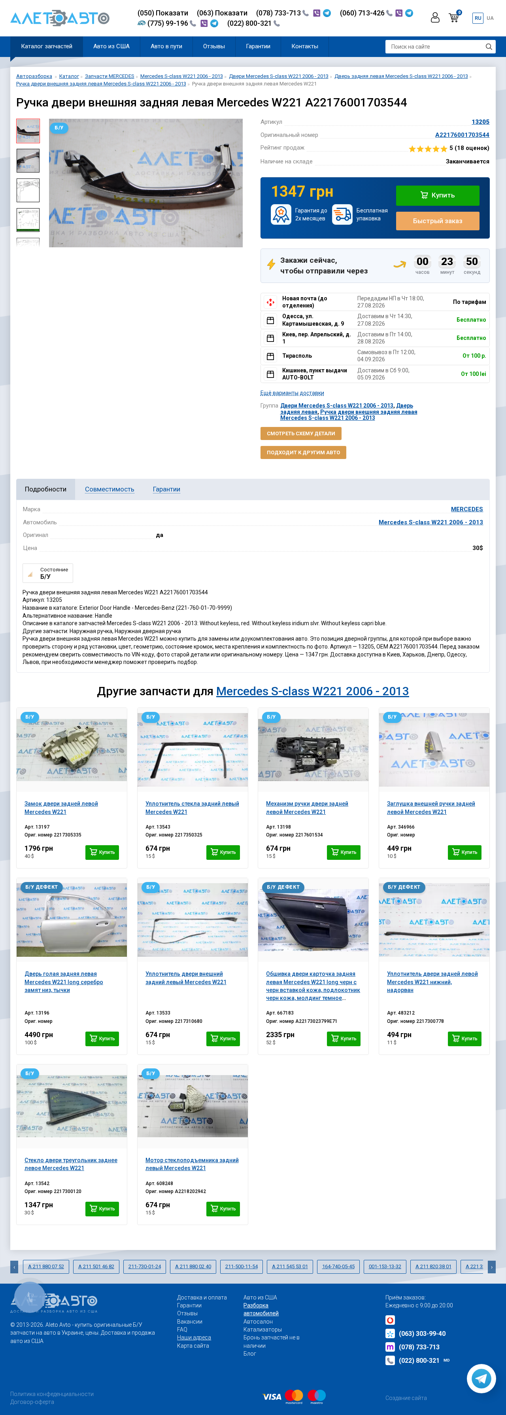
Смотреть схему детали (301, 433)
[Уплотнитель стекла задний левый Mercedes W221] (193, 750)
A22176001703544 (462, 134)
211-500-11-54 (241, 1266)
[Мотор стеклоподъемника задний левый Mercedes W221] (193, 1106)
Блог (250, 1354)
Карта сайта (193, 1346)
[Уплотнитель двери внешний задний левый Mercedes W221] (193, 920)
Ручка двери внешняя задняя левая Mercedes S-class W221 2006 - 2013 (348, 415)
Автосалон (258, 1321)
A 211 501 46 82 (96, 1266)
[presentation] (52, 183)
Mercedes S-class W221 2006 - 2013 (431, 522)
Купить (442, 195)
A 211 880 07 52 (46, 1266)
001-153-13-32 (385, 1266)
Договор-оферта (32, 1402)
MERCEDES (467, 509)
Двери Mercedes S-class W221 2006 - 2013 (336, 405)
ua (490, 18)
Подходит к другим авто (303, 452)
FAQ (182, 1329)
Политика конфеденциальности (52, 1394)
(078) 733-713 (279, 13)
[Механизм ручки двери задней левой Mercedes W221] (313, 750)
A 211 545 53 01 (290, 1266)
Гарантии (258, 46)
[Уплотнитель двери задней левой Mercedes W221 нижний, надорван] (434, 920)
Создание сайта (406, 1398)
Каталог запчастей (46, 46)
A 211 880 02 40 (193, 1266)
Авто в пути (166, 46)
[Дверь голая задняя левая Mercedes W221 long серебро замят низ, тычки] (72, 920)
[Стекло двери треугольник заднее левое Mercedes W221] (72, 1106)
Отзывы (214, 46)
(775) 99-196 (168, 23)
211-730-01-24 (144, 1266)
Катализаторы (263, 1329)
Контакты (304, 46)
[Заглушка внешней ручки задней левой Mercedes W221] (434, 750)
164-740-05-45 (338, 1266)
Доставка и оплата (202, 1297)
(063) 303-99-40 (422, 1333)
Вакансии (189, 1321)
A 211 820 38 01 (433, 1266)
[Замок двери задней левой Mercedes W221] (72, 750)
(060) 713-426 (363, 13)
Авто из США (111, 46)
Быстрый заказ (438, 221)
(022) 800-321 (250, 23)
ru (478, 18)
